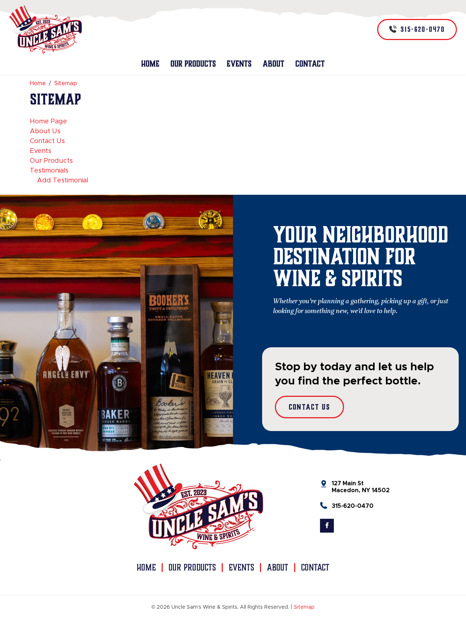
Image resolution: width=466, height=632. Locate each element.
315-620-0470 (353, 506)
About (273, 64)
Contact (310, 64)
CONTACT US (309, 407)
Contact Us (47, 141)
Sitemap (304, 607)
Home (150, 64)
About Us (45, 131)
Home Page (48, 121)
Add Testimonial (62, 180)
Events (239, 64)
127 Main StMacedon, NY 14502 (361, 487)
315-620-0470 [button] (421, 29)
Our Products (193, 64)
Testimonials (49, 170)
